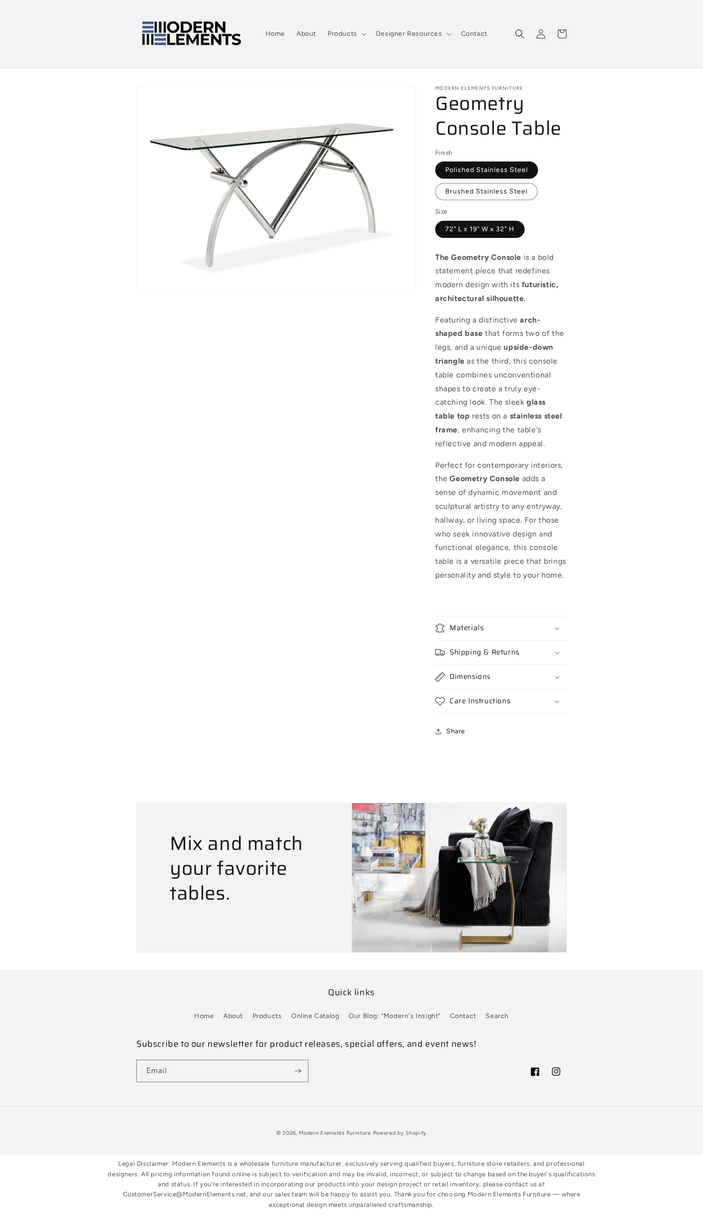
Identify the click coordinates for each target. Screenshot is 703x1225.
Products (267, 1016)
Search (497, 1016)
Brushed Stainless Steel (486, 191)
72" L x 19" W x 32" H (480, 229)
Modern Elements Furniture (335, 1133)
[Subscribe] (297, 1071)
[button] (346, 34)
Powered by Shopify (400, 1133)
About (233, 1016)
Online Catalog (315, 1016)
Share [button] (455, 731)
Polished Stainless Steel (486, 170)
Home (204, 1016)
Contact (463, 1016)
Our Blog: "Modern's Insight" (394, 1016)
